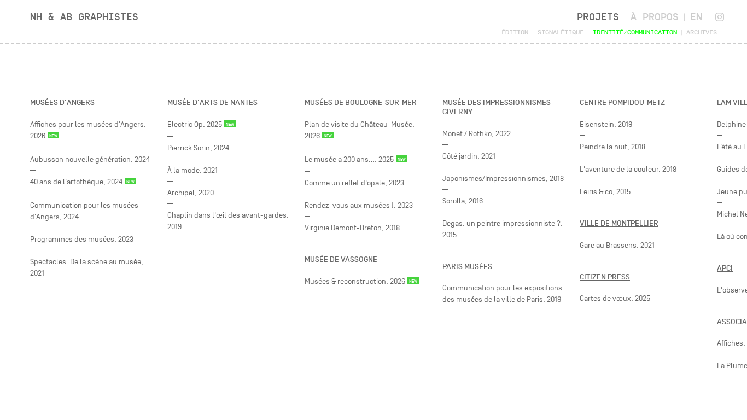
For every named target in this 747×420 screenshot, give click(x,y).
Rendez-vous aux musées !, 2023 (359, 205)
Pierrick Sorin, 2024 (198, 148)
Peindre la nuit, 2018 (612, 147)
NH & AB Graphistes (84, 16)
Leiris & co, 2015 (605, 192)
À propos (655, 16)
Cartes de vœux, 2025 (615, 298)
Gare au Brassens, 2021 (617, 245)
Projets (598, 16)
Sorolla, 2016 (462, 201)
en (696, 16)
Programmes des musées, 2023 (81, 239)
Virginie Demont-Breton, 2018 (352, 228)
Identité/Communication (635, 32)
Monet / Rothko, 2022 (476, 134)
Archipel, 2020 (190, 193)
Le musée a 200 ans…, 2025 (349, 159)
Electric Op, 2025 (194, 124)
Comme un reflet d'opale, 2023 (354, 183)
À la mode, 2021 (192, 170)
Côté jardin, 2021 (468, 156)
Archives (701, 32)
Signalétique (560, 32)
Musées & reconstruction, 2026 (355, 281)
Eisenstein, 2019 (606, 124)
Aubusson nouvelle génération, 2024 (90, 159)
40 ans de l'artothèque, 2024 (76, 182)
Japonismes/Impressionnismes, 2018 (503, 178)
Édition (514, 32)
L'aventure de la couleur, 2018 (628, 169)
